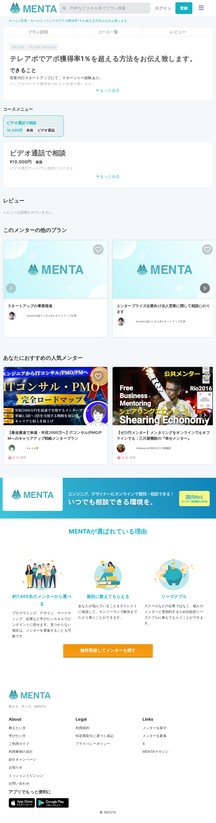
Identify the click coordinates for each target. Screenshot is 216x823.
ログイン (163, 8)
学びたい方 (17, 736)
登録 (184, 8)
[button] (205, 288)
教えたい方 (17, 728)
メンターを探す (155, 728)
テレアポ (18, 47)
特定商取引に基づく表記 (95, 736)
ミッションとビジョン (26, 775)
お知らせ (16, 767)
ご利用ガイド (19, 743)
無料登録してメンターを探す (108, 650)
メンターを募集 (155, 736)
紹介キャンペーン (22, 759)
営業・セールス (32, 21)
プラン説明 (38, 31)
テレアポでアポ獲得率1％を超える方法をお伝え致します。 (88, 21)
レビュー (178, 31)
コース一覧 (108, 31)
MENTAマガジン (156, 751)
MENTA (110, 812)
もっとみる (109, 90)
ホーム (13, 21)
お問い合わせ (19, 783)
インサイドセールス (42, 47)
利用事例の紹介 (21, 751)
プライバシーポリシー (93, 743)
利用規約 (83, 728)
